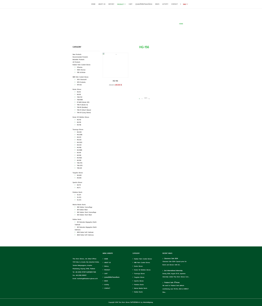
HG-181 (78, 152)
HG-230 (78, 132)
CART (130, 4)
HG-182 (78, 155)
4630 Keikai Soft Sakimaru (85, 235)
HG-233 (78, 145)
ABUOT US (101, 4)
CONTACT (174, 4)
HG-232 (78, 140)
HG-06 (78, 94)
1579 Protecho (81, 82)
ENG (184, 4)
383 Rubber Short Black (84, 215)
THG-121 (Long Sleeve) (83, 112)
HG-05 (78, 92)
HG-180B (79, 150)
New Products (77, 54)
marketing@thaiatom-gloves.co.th (87, 278)
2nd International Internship (173, 270)
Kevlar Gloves (77, 89)
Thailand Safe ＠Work (172, 282)
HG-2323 (79, 142)
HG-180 (78, 147)
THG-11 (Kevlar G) (82, 105)
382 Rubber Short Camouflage (86, 212)
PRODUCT (120, 4)
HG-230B (79, 134)
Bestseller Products (78, 59)
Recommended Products (80, 57)
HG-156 (187, 24)
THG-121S (79, 165)
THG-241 (79, 168)
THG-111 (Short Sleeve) (83, 110)
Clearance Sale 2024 (171, 258)
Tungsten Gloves (78, 173)
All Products (76, 62)
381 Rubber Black (82, 210)
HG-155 (78, 122)
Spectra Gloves (77, 182)
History (111, 4)
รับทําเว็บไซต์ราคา (135, 302)
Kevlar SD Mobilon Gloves (81, 117)
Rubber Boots (77, 219)
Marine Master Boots (79, 204)
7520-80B (79, 99)
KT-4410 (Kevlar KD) (82, 102)
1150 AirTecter (80, 72)
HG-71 (78, 187)
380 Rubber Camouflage (84, 207)
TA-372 (78, 197)
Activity (165, 4)
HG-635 (78, 178)
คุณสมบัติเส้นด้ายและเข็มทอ (143, 4)
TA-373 (78, 200)
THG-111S (79, 163)
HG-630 (78, 175)
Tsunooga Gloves (78, 129)
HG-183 (78, 160)
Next (145, 98)
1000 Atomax (80, 70)
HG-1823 (79, 158)
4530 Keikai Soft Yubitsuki (84, 232)
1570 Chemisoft (81, 79)
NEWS (157, 4)
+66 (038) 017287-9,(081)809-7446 (85, 272)
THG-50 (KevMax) (82, 107)
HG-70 (78, 185)
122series (79, 67)
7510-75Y (79, 97)
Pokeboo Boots (77, 192)
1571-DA (79, 85)
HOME (93, 4)
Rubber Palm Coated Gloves (81, 65)
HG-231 (78, 137)
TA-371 (78, 195)
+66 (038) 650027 (81, 275)
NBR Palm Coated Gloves (80, 77)
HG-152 (78, 120)
